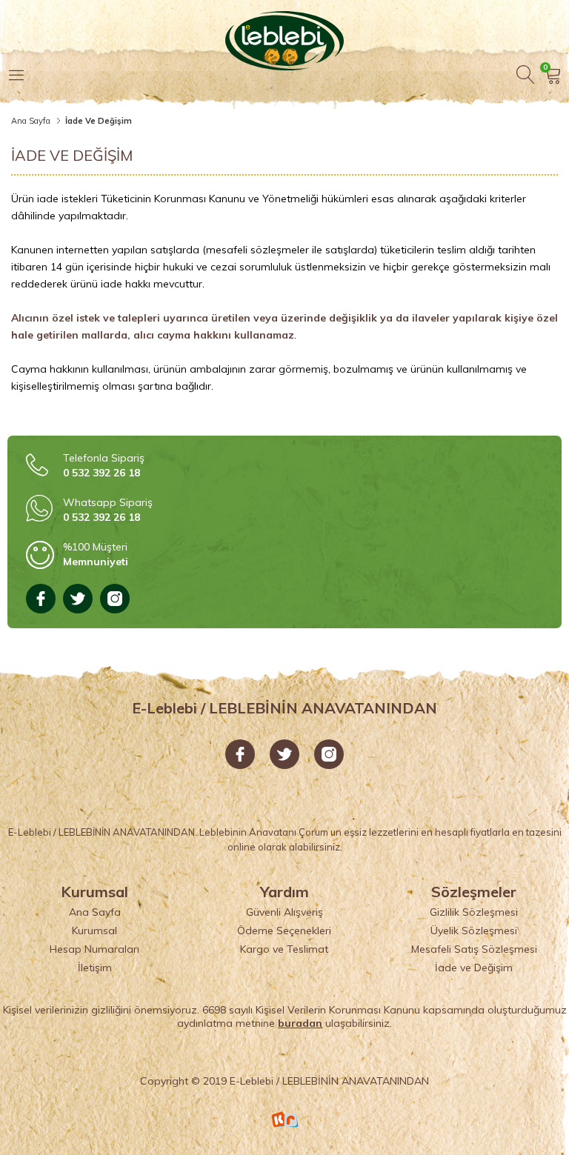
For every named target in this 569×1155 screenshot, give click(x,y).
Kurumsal (94, 930)
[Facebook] (41, 598)
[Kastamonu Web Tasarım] (285, 1119)
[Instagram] (115, 598)
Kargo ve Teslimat (284, 949)
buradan (300, 1023)
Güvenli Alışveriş (284, 912)
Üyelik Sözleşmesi (473, 930)
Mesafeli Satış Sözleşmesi (474, 949)
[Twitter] (78, 598)
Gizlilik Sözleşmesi (474, 912)
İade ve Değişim (474, 967)
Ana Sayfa (30, 121)
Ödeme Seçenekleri (284, 930)
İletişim (95, 967)
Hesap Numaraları (94, 949)
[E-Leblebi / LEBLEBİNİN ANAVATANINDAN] (284, 36)
